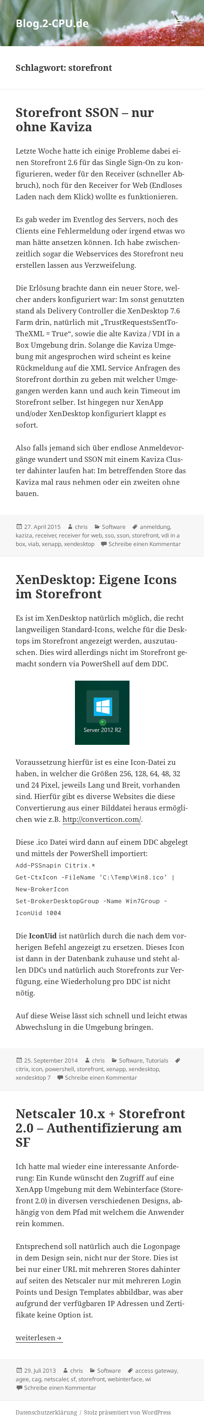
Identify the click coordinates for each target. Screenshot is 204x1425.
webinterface (125, 1379)
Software (114, 527)
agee (22, 1379)
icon (36, 1069)
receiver (45, 535)
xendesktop (79, 544)
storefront (145, 535)
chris (81, 527)
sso (109, 535)
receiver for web (80, 535)
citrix (22, 1069)
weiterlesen (39, 1337)
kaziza (24, 535)
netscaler (56, 1379)
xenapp (51, 544)
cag (36, 1379)
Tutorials (157, 1060)
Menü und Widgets (178, 32)
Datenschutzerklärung (46, 1412)
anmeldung (155, 527)
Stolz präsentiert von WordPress (127, 1412)
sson (123, 535)
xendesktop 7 (33, 1078)
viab (33, 544)
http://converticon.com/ (102, 819)
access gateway (156, 1370)
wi (148, 1379)
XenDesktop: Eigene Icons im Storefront (96, 586)
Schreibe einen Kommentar (145, 544)
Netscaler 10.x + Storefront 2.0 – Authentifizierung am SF (100, 1128)
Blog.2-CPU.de (52, 23)
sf (73, 1379)
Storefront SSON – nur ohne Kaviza (85, 119)
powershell (59, 1069)
